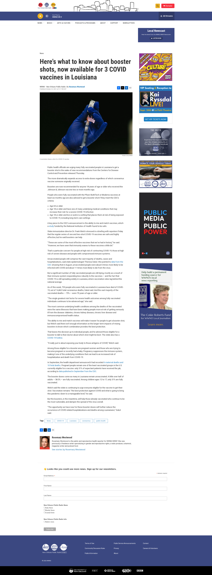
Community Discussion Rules (95, 548)
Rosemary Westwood (77, 87)
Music (49, 23)
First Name (47, 486)
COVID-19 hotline (54, 338)
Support (114, 23)
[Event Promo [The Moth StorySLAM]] (155, 142)
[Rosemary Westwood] (45, 442)
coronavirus (86, 421)
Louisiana (73, 421)
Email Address (49, 476)
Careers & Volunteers (150, 548)
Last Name (47, 495)
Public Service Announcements (125, 543)
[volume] (47, 16)
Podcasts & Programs (85, 23)
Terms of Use (89, 543)
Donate (168, 6)
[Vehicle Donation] (155, 174)
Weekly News (50, 510)
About (103, 23)
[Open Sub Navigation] (44, 23)
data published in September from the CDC (77, 371)
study (51, 226)
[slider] (50, 16)
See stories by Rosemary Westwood (68, 449)
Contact (146, 543)
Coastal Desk (49, 513)
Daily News (49, 508)
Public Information (91, 553)
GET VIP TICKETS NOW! (155, 119)
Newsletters (129, 23)
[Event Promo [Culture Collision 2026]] (155, 67)
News (40, 23)
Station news (49, 522)
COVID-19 (60, 421)
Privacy (116, 548)
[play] (40, 16)
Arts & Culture (63, 23)
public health (101, 421)
